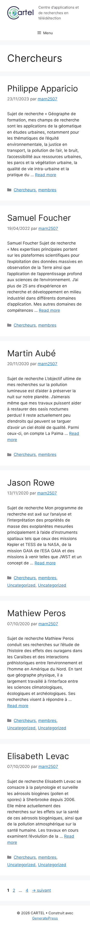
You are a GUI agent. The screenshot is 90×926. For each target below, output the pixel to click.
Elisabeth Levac (38, 756)
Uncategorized (21, 585)
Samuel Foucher (39, 218)
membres (47, 189)
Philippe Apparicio (42, 88)
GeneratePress (45, 918)
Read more (45, 174)
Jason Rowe (30, 482)
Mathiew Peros (36, 613)
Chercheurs (25, 189)
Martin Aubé (31, 353)
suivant (41, 890)
